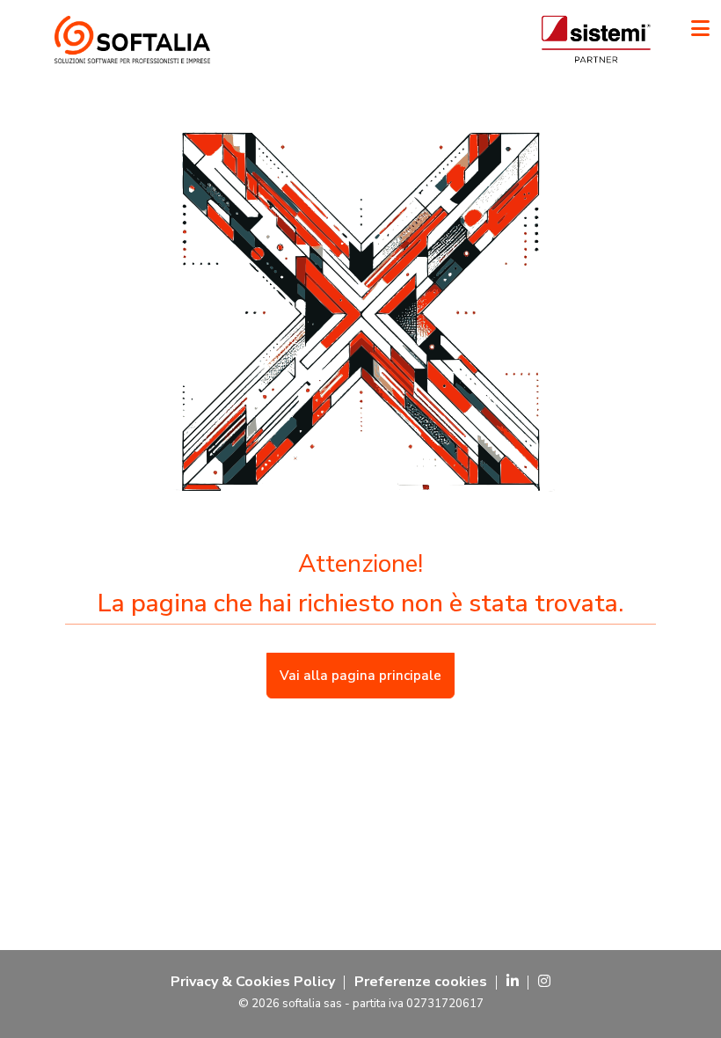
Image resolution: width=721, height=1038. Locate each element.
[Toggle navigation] (700, 29)
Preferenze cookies (420, 981)
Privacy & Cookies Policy (253, 981)
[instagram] (544, 981)
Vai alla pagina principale (360, 675)
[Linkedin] (512, 981)
